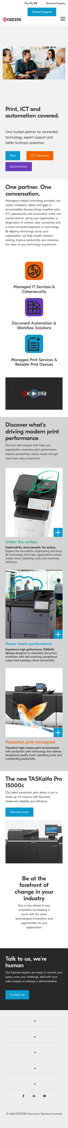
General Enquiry (55, 3)
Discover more (19, 812)
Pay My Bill (31, 3)
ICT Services (40, 155)
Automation (18, 166)
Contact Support (42, 12)
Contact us (17, 994)
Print (13, 155)
